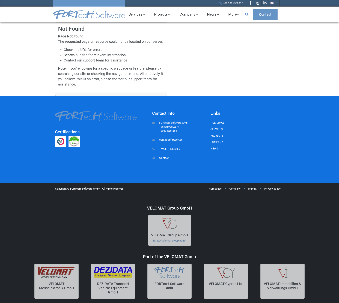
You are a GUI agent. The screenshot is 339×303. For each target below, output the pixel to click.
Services (135, 14)
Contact (164, 158)
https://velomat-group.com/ (169, 240)
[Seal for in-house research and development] (62, 141)
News (214, 148)
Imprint (252, 188)
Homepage (217, 122)
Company (187, 14)
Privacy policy (272, 188)
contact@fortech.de (171, 139)
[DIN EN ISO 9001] (75, 141)
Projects (161, 14)
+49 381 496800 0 (233, 3)
